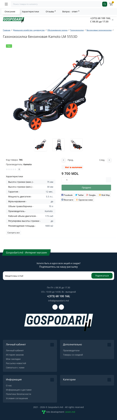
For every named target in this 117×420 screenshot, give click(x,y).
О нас (9, 385)
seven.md (70, 411)
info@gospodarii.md (58, 300)
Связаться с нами (15, 367)
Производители (71, 350)
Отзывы (51, 11)
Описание (10, 11)
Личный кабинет (15, 350)
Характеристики (30, 11)
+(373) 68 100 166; (100, 18)
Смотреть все (13, 232)
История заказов (15, 354)
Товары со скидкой (73, 354)
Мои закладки (13, 359)
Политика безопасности (18, 394)
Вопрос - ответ (70, 11)
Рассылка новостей (16, 363)
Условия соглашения (17, 398)
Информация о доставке (19, 389)
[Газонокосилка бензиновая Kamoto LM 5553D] (58, 90)
